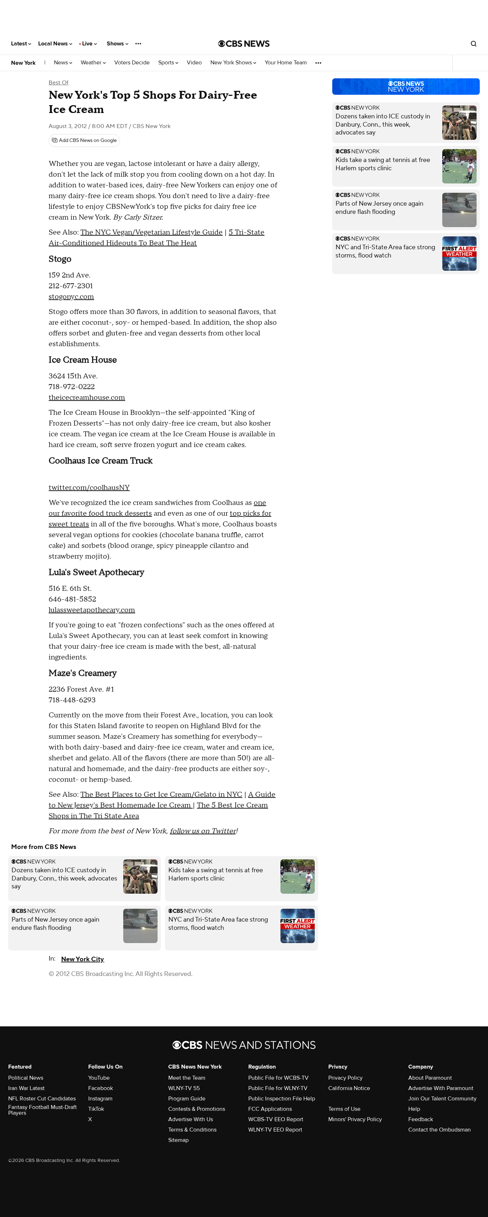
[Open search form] (473, 43)
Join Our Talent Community (442, 1098)
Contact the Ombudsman (439, 1130)
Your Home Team (286, 62)
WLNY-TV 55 (184, 1088)
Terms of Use (344, 1109)
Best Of (58, 82)
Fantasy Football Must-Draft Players (42, 1110)
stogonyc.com (71, 296)
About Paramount (430, 1078)
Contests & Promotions (196, 1109)
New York (23, 63)
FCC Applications (270, 1109)
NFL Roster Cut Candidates (42, 1098)
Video (194, 62)
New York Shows (231, 62)
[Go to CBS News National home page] (244, 43)
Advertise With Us (190, 1119)
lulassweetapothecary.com (92, 610)
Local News (53, 43)
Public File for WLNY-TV (278, 1088)
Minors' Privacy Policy (355, 1119)
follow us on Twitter (202, 831)
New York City (82, 959)
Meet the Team (186, 1078)
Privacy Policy (345, 1078)
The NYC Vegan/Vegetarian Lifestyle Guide (151, 232)
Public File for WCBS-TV (278, 1078)
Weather (92, 62)
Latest (19, 43)
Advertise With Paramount (440, 1088)
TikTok (96, 1109)
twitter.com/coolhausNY (89, 487)
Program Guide (186, 1098)
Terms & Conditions (192, 1130)
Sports (166, 62)
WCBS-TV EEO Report (275, 1119)
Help (414, 1109)
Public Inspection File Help (281, 1098)
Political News (25, 1078)
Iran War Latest (26, 1088)
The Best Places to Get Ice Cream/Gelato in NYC (161, 794)
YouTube (99, 1078)
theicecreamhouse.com (87, 397)
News (61, 62)
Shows (116, 43)
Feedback (420, 1119)
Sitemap (178, 1140)
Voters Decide (132, 62)
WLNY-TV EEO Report (275, 1130)
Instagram (100, 1098)
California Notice (349, 1088)
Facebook (100, 1088)
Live (88, 43)
